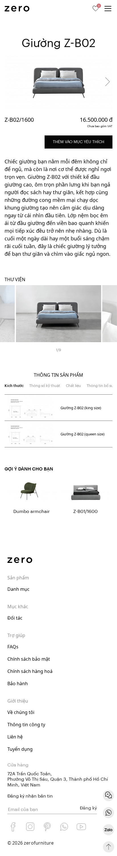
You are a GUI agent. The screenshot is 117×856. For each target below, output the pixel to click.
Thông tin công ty (26, 724)
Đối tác (14, 618)
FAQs (12, 647)
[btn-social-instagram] (30, 826)
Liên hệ (15, 737)
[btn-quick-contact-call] (108, 812)
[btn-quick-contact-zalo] (108, 829)
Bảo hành (17, 683)
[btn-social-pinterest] (47, 826)
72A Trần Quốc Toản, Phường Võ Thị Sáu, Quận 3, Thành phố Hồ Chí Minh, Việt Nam (57, 779)
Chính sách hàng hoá (30, 671)
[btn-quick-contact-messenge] (108, 795)
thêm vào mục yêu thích (78, 142)
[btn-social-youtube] (81, 826)
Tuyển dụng (20, 749)
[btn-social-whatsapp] (64, 826)
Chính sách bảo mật (28, 659)
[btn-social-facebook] (13, 826)
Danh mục (18, 589)
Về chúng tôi (20, 712)
